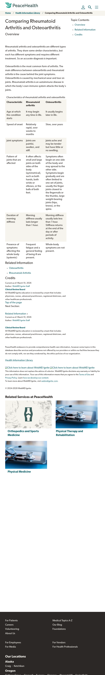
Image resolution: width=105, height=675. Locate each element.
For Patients (11, 621)
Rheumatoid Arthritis (20, 273)
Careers (9, 625)
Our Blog (57, 625)
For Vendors (58, 643)
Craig (8, 666)
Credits (78, 35)
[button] (90, 7)
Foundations (59, 629)
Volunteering (12, 629)
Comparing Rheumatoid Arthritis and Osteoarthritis (69, 13)
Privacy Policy (11, 378)
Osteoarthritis (16, 268)
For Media (10, 647)
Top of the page (13, 302)
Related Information (15, 314)
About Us (10, 633)
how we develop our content (35, 378)
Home (8, 13)
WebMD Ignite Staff (21, 321)
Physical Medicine (19, 471)
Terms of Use (84, 375)
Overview (80, 25)
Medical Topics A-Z (62, 621)
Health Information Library (27, 13)
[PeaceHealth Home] (21, 5)
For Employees (13, 643)
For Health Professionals (65, 647)
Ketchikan (19, 666)
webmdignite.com (49, 381)
